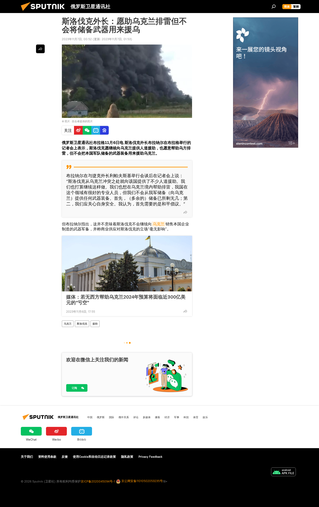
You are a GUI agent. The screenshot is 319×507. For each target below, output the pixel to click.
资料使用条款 (47, 457)
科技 (186, 417)
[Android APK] (283, 472)
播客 (157, 417)
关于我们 (27, 457)
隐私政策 (127, 457)
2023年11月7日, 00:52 (77, 39)
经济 (167, 417)
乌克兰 (158, 223)
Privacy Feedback (150, 457)
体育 (195, 417)
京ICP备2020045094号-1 (98, 481)
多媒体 (147, 417)
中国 (89, 417)
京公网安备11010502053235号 (141, 481)
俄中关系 (123, 417)
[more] (185, 212)
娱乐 (205, 417)
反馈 (65, 457)
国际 (111, 417)
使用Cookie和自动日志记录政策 (94, 457)
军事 (176, 417)
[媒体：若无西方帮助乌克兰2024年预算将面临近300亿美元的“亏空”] (127, 263)
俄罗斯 (101, 417)
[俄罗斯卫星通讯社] (44, 12)
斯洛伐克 (82, 323)
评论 (135, 417)
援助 (95, 323)
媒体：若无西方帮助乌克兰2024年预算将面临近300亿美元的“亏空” (126, 299)
